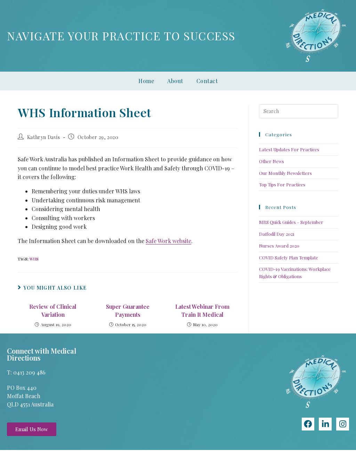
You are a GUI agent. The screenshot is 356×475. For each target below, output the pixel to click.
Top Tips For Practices (282, 184)
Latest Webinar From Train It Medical (202, 310)
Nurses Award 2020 (279, 246)
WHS (34, 258)
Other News (271, 161)
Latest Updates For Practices (289, 149)
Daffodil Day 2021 (276, 234)
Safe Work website (168, 240)
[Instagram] (342, 424)
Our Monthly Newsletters (285, 173)
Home (146, 80)
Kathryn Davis (43, 137)
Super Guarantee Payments (127, 310)
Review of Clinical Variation (52, 310)
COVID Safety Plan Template (288, 257)
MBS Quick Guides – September (291, 222)
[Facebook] (308, 424)
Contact (207, 80)
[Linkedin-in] (325, 424)
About (175, 80)
